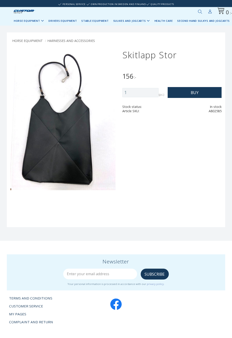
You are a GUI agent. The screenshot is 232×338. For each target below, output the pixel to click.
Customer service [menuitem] (26, 306)
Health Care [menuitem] (164, 20)
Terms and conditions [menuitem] (30, 298)
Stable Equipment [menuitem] (95, 20)
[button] (199, 11)
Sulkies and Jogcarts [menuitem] (129, 20)
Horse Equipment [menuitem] (27, 20)
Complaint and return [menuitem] (31, 322)
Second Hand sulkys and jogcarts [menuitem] (203, 20)
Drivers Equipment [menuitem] (62, 20)
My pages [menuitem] (210, 11)
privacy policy (155, 284)
